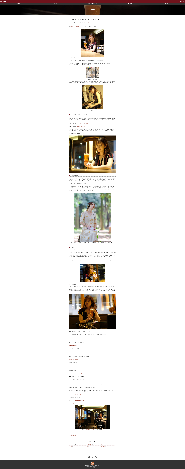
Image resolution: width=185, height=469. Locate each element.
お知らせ (102, 444)
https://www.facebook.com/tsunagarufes (75, 394)
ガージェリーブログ (166, 4)
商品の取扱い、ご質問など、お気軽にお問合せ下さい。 (92, 466)
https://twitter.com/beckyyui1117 (77, 403)
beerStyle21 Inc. (94, 467)
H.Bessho (77, 22)
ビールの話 (86, 446)
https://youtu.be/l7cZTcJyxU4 (81, 126)
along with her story (86, 22)
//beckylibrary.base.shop (74, 345)
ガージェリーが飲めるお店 (92, 4)
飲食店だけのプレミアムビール (18, 4)
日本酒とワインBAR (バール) (76, 26)
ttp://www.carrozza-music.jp (74, 359)
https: (70, 345)
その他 (71, 446)
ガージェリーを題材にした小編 (129, 4)
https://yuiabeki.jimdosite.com (79, 400)
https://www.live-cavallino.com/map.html (75, 373)
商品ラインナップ (55, 4)
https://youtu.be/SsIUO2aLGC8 (83, 123)
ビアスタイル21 (103, 446)
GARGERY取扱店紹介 (88, 444)
